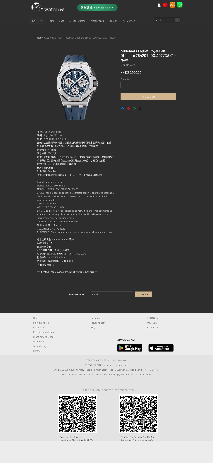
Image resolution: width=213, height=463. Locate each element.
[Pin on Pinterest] (128, 108)
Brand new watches (43, 336)
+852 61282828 (80, 374)
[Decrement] (123, 85)
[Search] (177, 20)
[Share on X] (140, 108)
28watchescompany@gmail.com (113, 374)
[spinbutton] (127, 85)
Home (40, 37)
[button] (62, 21)
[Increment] (132, 85)
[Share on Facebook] (122, 108)
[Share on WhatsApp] (134, 108)
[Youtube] (165, 5)
